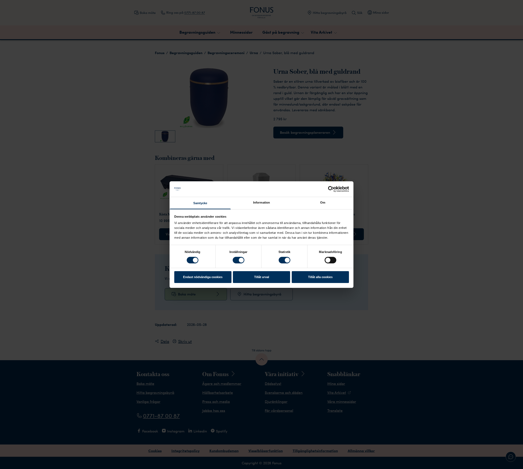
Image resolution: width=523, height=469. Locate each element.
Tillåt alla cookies (320, 277)
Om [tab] (322, 202)
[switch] (238, 260)
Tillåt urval (261, 277)
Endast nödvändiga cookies (202, 277)
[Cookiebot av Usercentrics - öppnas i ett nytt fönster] (331, 189)
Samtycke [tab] (200, 203)
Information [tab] (261, 202)
